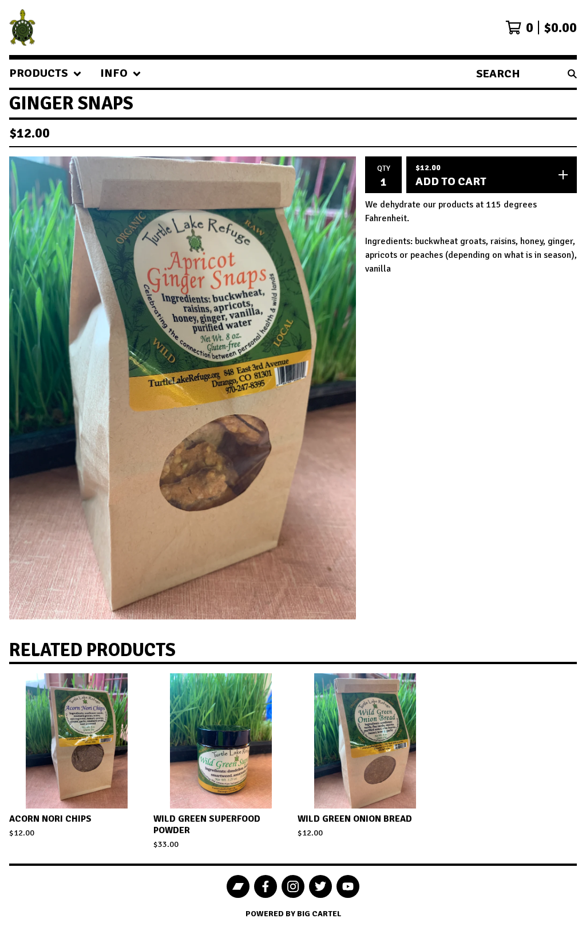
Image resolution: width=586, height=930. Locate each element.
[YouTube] (347, 886)
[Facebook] (265, 886)
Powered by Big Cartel (293, 914)
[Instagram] (293, 886)
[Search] (572, 74)
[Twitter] (320, 886)
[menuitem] (45, 74)
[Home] (22, 27)
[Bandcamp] (238, 886)
